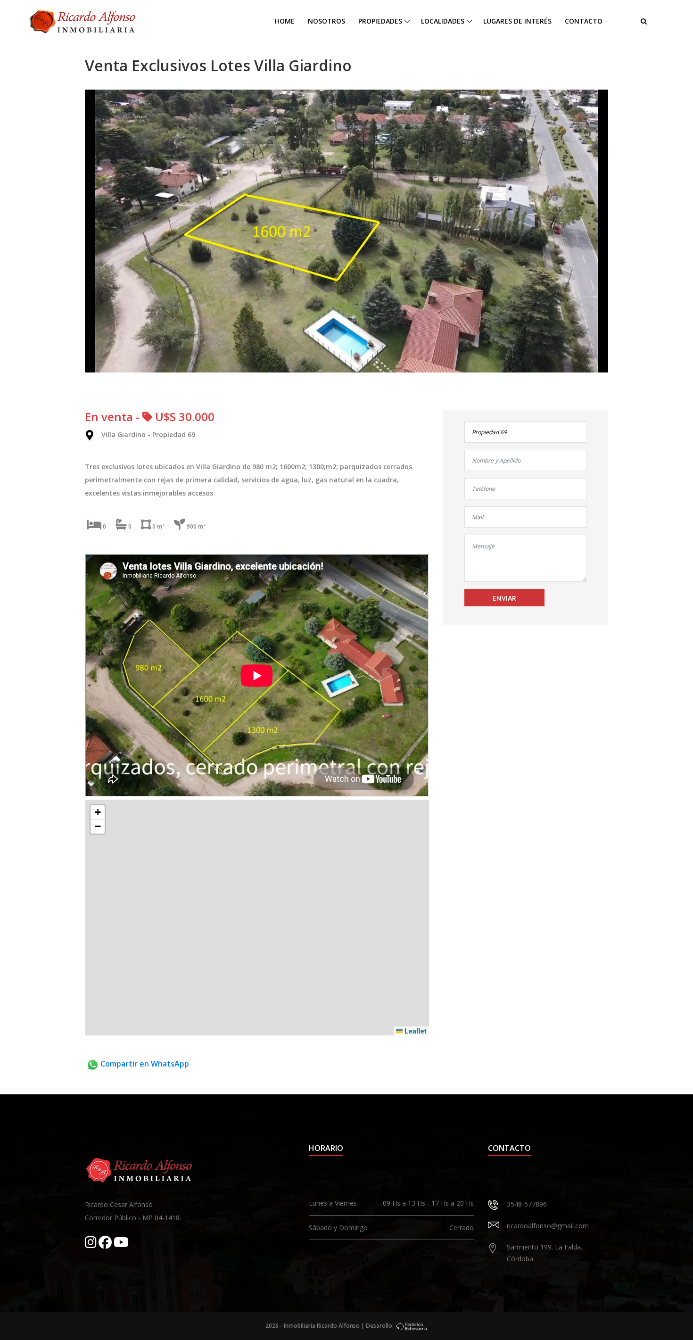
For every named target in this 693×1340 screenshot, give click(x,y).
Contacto (583, 21)
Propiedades (380, 21)
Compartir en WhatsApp (144, 1064)
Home (285, 21)
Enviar (504, 598)
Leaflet (415, 1030)
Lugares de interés (517, 21)
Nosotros (326, 21)
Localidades (442, 21)
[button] (98, 812)
